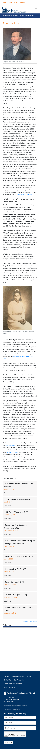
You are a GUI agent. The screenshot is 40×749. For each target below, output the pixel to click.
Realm (22, 2)
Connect (4, 2)
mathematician (10, 445)
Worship (6, 676)
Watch (16, 2)
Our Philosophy (19, 680)
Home (5, 15)
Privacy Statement (10, 687)
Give (10, 2)
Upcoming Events (18, 676)
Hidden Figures (12, 452)
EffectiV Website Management (12, 709)
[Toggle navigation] (35, 9)
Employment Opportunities (13, 684)
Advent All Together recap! (16, 594)
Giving (29, 676)
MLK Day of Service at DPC (16, 512)
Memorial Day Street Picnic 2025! (18, 556)
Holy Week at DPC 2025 (15, 569)
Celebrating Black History (16, 15)
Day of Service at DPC (14, 582)
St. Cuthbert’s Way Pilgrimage (17, 499)
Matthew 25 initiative (25, 195)
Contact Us (7, 680)
